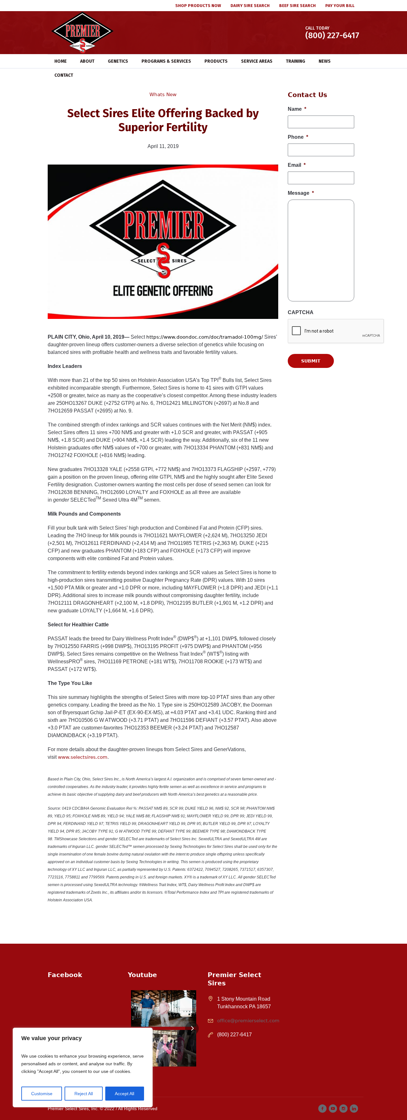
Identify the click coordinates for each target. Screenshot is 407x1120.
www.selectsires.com (82, 757)
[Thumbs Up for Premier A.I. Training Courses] (163, 1048)
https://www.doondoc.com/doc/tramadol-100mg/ (204, 337)
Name (297, 109)
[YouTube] (333, 1108)
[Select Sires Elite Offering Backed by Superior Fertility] (163, 241)
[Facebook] (322, 1108)
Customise (41, 1093)
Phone (298, 137)
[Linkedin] (354, 1108)
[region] (83, 1067)
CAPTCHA (301, 312)
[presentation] (336, 398)
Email (297, 165)
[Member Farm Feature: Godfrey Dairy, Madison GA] (163, 1008)
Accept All (124, 1093)
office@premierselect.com (248, 1021)
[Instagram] (343, 1108)
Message (301, 193)
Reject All (83, 1093)
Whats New (162, 94)
